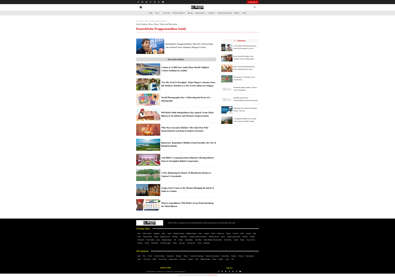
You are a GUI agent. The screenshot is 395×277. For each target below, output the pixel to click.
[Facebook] (138, 2)
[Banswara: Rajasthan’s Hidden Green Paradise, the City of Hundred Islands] (148, 145)
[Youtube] (163, 2)
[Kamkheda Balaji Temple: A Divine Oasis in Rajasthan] (227, 89)
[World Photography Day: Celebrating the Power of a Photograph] (148, 100)
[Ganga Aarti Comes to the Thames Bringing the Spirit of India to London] (148, 190)
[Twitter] (159, 2)
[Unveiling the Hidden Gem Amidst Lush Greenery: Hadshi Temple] (227, 120)
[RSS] (155, 2)
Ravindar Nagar (213, 275)
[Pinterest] (151, 2)
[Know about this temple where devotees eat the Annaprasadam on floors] (227, 58)
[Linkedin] (146, 2)
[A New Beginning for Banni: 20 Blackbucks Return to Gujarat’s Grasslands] (148, 175)
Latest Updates (139, 21)
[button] (254, 7)
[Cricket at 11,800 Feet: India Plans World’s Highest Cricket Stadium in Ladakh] (148, 69)
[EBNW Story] (197, 7)
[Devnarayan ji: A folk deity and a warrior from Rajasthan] (227, 78)
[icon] (141, 7)
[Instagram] (142, 2)
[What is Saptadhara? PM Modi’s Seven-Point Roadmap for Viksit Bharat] (148, 205)
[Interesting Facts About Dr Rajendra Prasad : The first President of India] (227, 109)
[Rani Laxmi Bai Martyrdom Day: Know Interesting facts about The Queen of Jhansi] (227, 68)
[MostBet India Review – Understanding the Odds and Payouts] (227, 99)
